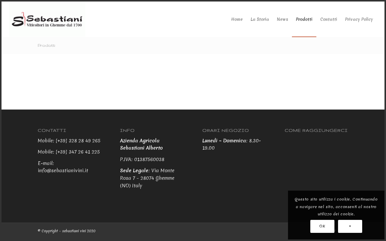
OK (322, 226)
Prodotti (46, 45)
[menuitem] (237, 19)
